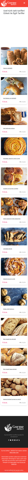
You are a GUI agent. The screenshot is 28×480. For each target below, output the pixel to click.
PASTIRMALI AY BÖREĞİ (9, 98)
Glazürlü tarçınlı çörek (9, 279)
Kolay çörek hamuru (8, 309)
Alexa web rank (14, 452)
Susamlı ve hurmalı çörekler (10, 188)
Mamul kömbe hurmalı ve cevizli (12, 399)
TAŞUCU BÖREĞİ (7, 68)
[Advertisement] (14, 32)
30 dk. (5, 71)
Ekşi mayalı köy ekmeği (9, 339)
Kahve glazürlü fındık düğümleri (11, 218)
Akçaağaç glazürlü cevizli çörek (11, 158)
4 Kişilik (23, 71)
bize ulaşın (13, 462)
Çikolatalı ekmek (7, 249)
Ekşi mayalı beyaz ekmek (10, 369)
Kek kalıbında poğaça (9, 128)
